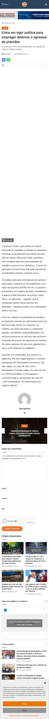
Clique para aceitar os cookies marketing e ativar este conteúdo (24, 623)
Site (3, 509)
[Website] (24, 412)
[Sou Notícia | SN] (24, 4)
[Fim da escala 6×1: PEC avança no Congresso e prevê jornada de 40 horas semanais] (36, 548)
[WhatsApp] (8, 60)
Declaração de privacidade (30, 715)
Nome (4, 488)
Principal (6, 23)
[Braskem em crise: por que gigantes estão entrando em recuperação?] (13, 576)
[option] (24, 431)
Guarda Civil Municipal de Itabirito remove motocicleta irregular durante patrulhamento (24, 433)
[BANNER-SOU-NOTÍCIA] (24, 15)
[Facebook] (4, 60)
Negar (24, 710)
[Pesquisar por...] (46, 5)
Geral (13, 23)
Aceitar (24, 704)
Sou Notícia (7, 54)
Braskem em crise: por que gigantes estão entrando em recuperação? (12, 586)
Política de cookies (15, 715)
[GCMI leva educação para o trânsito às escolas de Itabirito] (8, 668)
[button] (45, 683)
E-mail (4, 498)
